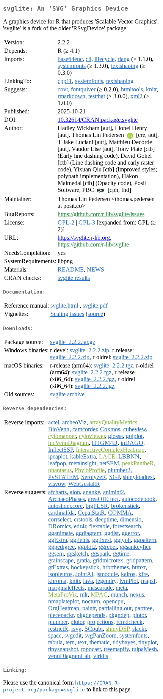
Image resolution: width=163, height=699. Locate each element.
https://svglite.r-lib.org (84, 237)
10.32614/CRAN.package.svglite (98, 119)
